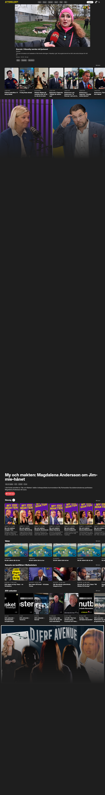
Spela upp (11, 493)
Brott (18, 60)
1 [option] (13, 500)
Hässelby (24, 60)
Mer (66, 2)
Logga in (90, 2)
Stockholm (31, 60)
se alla (98, 65)
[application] (52, 25)
